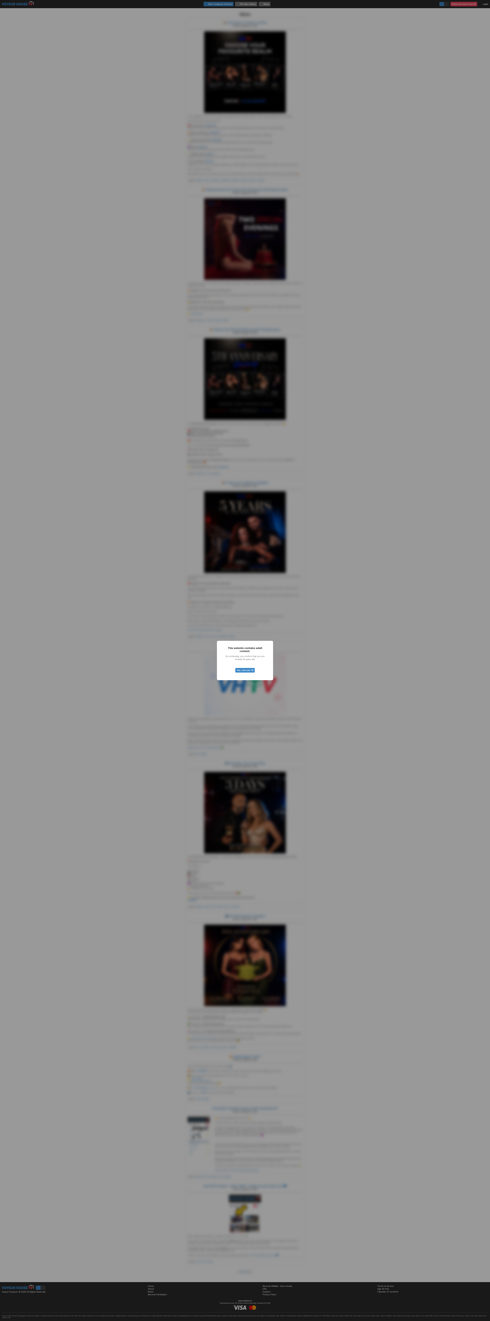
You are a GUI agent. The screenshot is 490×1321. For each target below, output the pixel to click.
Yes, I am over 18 (245, 670)
